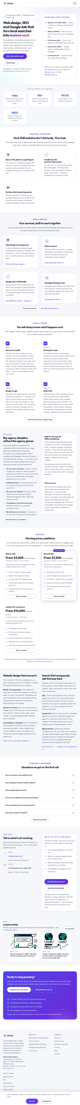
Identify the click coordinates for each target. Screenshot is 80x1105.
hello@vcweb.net (50, 75)
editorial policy (11, 930)
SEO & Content (34, 1041)
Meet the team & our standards (16, 520)
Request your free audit (19, 990)
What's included (21, 596)
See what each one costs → (50, 308)
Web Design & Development (38, 1038)
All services (33, 1051)
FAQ (4, 1080)
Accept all (32, 1101)
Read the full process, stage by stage (40, 419)
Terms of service (9, 1086)
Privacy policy (8, 1089)
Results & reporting (61, 1044)
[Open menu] (75, 3)
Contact (57, 1054)
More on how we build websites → (16, 741)
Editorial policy (8, 1077)
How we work (59, 1041)
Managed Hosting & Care (37, 1047)
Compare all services (30, 308)
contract (22, 479)
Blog (55, 1051)
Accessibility (7, 1083)
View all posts (69, 929)
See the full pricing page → (44, 661)
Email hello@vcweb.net (56, 882)
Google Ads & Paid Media (37, 1044)
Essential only (46, 1101)
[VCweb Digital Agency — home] (10, 3)
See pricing (10, 63)
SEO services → (48, 747)
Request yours (49, 72)
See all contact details (56, 888)
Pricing (56, 1047)
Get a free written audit (15, 56)
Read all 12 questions (40, 820)
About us (57, 1038)
